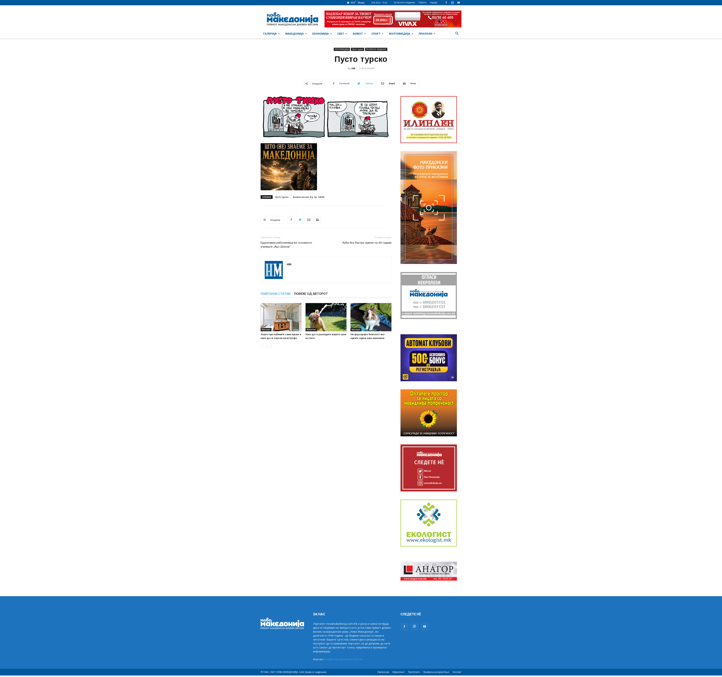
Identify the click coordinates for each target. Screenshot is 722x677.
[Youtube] (458, 2)
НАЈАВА (433, 2)
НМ (353, 68)
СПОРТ (376, 33)
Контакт (457, 672)
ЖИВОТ (358, 33)
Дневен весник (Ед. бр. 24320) (308, 197)
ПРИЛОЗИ (425, 33)
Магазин (266, 329)
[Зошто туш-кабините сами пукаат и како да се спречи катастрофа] (281, 317)
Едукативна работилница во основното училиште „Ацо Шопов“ (286, 244)
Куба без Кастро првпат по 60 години (366, 242)
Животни (311, 329)
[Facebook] (446, 2)
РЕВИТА (422, 2)
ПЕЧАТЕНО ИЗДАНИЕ (404, 2)
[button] (456, 34)
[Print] (317, 220)
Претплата (414, 672)
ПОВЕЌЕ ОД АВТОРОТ (311, 294)
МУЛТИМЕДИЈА (399, 33)
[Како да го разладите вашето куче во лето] (326, 317)
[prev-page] (263, 345)
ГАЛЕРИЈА (270, 33)
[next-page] (269, 345)
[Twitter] (300, 220)
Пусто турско (357, 49)
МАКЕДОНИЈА (294, 33)
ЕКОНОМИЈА (320, 33)
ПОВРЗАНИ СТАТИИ (275, 294)
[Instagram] (452, 2)
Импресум (383, 672)
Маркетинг (399, 672)
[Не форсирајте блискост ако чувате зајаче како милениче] (370, 317)
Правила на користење (436, 672)
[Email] (308, 220)
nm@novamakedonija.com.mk (343, 659)
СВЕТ (340, 33)
